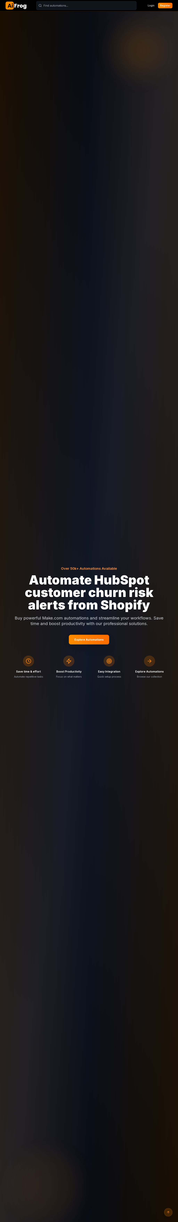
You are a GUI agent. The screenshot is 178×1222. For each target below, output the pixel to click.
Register (165, 5)
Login (151, 5)
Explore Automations (89, 639)
